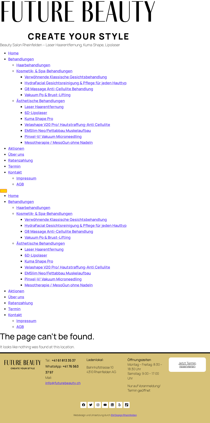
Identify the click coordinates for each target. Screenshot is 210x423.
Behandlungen (21, 58)
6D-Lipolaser (36, 112)
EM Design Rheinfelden (124, 415)
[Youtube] (105, 405)
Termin (14, 166)
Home (13, 53)
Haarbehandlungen (33, 64)
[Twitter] (91, 405)
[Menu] (3, 191)
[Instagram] (98, 405)
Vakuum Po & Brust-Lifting (48, 94)
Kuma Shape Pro (39, 118)
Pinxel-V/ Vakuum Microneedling (53, 136)
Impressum (26, 178)
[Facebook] (83, 405)
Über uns (16, 154)
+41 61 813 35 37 (63, 360)
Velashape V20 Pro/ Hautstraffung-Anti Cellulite (67, 124)
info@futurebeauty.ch (63, 383)
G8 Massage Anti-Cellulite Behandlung (59, 88)
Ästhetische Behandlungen (40, 100)
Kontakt (15, 172)
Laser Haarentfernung (44, 106)
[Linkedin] (112, 405)
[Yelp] (119, 405)
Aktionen (16, 148)
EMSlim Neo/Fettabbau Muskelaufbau (58, 130)
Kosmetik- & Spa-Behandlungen (44, 70)
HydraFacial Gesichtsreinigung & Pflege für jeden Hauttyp (76, 82)
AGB (20, 184)
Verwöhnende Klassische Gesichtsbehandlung (66, 76)
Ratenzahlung (20, 160)
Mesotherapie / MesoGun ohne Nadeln (59, 142)
